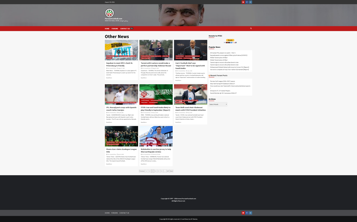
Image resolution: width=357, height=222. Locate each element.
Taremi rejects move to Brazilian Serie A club (224, 62)
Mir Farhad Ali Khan (112, 68)
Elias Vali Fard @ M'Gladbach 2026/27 (222, 83)
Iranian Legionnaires (156, 56)
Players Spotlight (145, 58)
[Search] (251, 28)
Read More (109, 77)
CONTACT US (126, 29)
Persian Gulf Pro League (113, 144)
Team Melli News (188, 58)
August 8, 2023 (156, 68)
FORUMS (115, 29)
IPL (117, 56)
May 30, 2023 (120, 112)
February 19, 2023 (156, 154)
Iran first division (123, 56)
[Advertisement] (139, 185)
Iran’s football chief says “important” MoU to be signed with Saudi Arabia (190, 65)
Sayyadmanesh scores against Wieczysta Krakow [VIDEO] (228, 55)
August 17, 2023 (121, 68)
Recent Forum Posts (218, 75)
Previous (141, 171)
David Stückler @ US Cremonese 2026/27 (223, 93)
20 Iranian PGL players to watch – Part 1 (222, 53)
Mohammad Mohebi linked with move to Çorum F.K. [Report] (229, 67)
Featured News (111, 56)
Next (171, 171)
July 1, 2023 (189, 71)
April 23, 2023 (121, 154)
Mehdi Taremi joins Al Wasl (218, 57)
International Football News (192, 56)
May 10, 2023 (155, 112)
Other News (133, 56)
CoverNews (184, 219)
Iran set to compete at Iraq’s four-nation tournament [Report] (229, 69)
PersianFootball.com (113, 18)
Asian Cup (178, 100)
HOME (107, 29)
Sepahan (109, 58)
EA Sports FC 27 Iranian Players (220, 91)
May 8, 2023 (189, 112)
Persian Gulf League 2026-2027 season (222, 81)
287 (168, 171)
